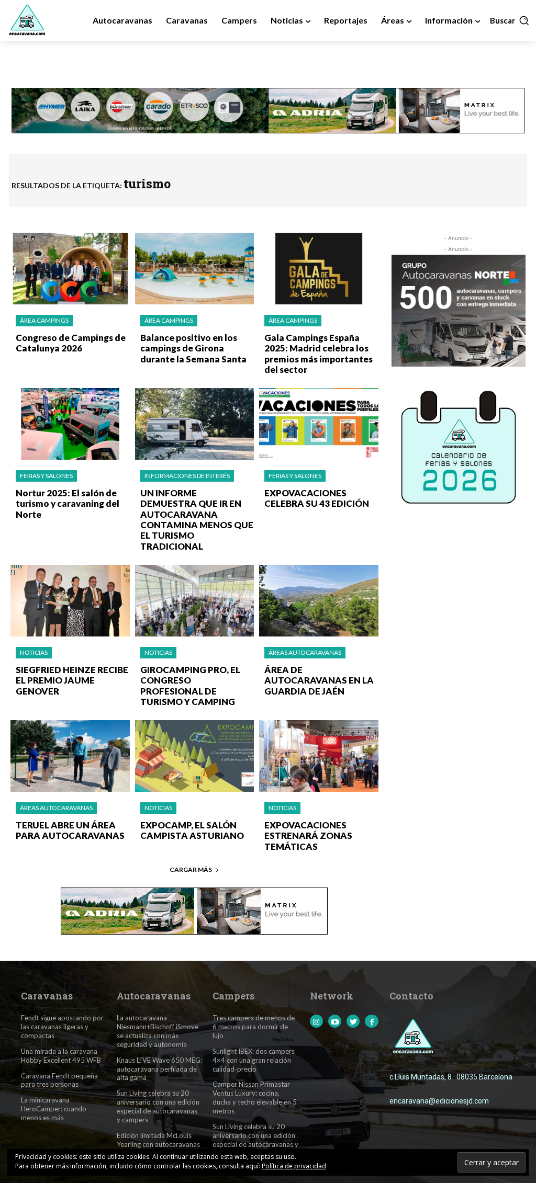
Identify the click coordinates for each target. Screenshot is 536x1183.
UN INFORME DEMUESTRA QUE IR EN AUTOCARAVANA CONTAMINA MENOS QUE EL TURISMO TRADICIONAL (196, 519)
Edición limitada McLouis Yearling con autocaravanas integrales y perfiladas (158, 1144)
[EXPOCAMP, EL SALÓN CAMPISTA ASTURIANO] (194, 756)
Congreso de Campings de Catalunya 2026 (71, 343)
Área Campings (44, 320)
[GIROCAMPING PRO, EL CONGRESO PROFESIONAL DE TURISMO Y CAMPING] (194, 600)
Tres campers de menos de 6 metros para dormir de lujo (254, 1027)
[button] (510, 20)
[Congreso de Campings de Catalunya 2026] (70, 268)
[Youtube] (334, 1021)
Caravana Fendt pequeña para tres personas (59, 1080)
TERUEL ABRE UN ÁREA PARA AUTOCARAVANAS (70, 830)
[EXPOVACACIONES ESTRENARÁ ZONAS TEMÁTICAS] (318, 756)
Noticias (34, 652)
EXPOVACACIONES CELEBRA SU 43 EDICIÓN (316, 498)
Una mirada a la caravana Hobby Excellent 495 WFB (61, 1055)
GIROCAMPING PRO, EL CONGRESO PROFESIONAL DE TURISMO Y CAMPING (190, 685)
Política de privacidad (294, 1166)
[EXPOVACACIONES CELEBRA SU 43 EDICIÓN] (318, 424)
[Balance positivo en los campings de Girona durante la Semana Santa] (194, 268)
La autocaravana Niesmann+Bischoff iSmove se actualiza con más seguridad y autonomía (157, 1031)
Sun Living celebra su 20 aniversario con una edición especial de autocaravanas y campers (158, 1106)
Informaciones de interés (187, 476)
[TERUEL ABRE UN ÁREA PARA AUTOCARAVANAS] (70, 756)
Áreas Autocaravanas (305, 652)
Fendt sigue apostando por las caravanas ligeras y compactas (62, 1027)
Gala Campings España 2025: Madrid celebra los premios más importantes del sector (318, 353)
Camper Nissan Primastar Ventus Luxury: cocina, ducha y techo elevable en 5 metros (255, 1097)
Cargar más (191, 869)
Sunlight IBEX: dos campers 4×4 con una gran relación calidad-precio (254, 1060)
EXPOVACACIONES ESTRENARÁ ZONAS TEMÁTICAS (308, 836)
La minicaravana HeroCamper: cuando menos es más (53, 1109)
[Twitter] (353, 1021)
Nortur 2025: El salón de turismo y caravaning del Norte (67, 503)
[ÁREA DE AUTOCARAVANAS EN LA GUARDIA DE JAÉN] (318, 600)
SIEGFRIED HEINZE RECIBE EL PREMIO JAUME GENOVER (72, 680)
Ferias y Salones (46, 476)
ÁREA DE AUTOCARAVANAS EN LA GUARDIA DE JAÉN (319, 680)
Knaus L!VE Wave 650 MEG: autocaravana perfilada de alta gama (159, 1069)
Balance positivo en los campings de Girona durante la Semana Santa (193, 348)
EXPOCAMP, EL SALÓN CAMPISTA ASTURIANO (192, 830)
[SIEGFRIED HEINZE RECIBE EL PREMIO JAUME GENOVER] (70, 600)
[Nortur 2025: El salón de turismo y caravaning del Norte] (70, 424)
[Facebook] (371, 1021)
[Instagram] (316, 1021)
